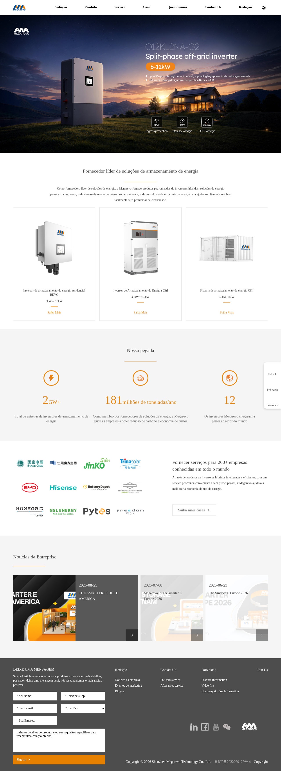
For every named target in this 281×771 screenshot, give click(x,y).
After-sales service (171, 685)
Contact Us (168, 670)
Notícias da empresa (127, 680)
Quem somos (177, 7)
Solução (61, 7)
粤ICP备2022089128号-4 (232, 762)
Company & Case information (220, 691)
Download (209, 670)
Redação (245, 7)
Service (119, 7)
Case (146, 7)
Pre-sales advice (170, 680)
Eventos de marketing (128, 685)
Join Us (262, 670)
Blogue (119, 691)
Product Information (214, 680)
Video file (208, 685)
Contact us (213, 7)
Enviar (21, 760)
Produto (91, 7)
